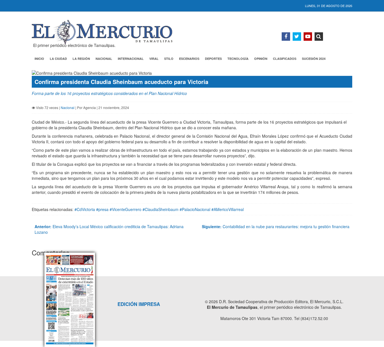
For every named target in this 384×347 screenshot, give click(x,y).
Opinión (260, 58)
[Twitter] (297, 36)
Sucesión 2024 (314, 58)
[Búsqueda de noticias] (319, 36)
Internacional (131, 58)
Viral (154, 58)
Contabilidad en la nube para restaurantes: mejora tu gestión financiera (275, 226)
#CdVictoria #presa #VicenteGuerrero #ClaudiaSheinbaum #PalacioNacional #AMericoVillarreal (159, 209)
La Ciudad (58, 58)
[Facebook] (286, 36)
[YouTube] (308, 36)
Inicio (39, 58)
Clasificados (284, 58)
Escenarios (189, 58)
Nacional (104, 58)
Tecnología (238, 58)
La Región (81, 58)
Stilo (168, 58)
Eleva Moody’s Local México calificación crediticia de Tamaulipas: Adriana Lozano (109, 229)
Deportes (213, 58)
